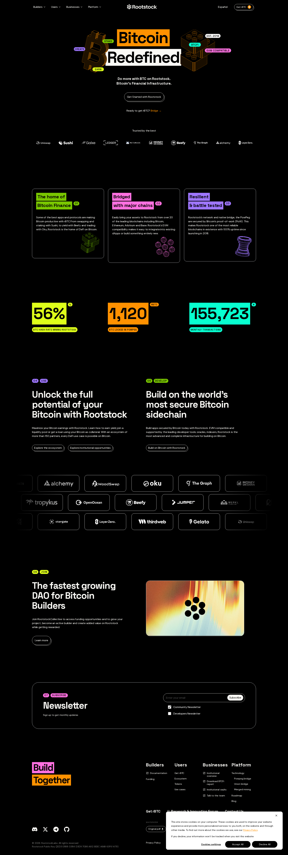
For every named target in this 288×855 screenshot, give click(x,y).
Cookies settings (211, 844)
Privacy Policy (250, 830)
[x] (45, 829)
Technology (238, 773)
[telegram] (56, 829)
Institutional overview (213, 774)
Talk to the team (216, 795)
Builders (155, 765)
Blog (234, 801)
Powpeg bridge (242, 778)
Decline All (264, 844)
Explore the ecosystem (48, 448)
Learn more (41, 640)
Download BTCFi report (215, 783)
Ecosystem (180, 778)
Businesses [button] (72, 7)
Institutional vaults (216, 789)
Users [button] (54, 7)
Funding (150, 779)
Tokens (178, 783)
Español (223, 6)
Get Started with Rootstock (144, 97)
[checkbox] (204, 710)
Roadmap (237, 795)
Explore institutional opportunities (90, 448)
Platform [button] (93, 7)
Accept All (238, 844)
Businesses (215, 765)
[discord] (34, 829)
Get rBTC (241, 6)
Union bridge (241, 784)
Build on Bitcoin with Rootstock (166, 448)
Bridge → (144, 110)
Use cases (180, 789)
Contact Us (234, 811)
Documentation (158, 773)
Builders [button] (37, 7)
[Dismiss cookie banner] (276, 815)
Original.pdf (154, 828)
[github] (66, 829)
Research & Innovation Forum (194, 811)
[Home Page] (142, 7)
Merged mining (242, 789)
